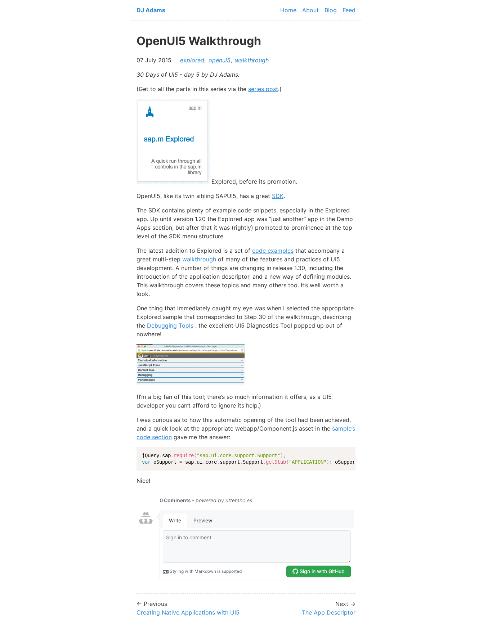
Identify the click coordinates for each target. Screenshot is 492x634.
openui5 (220, 60)
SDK (277, 195)
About (310, 10)
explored (192, 60)
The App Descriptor (328, 612)
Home (288, 10)
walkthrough (252, 60)
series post (263, 89)
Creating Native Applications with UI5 (188, 612)
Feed (349, 10)
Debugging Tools (170, 325)
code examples (273, 250)
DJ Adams (151, 10)
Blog (331, 10)
